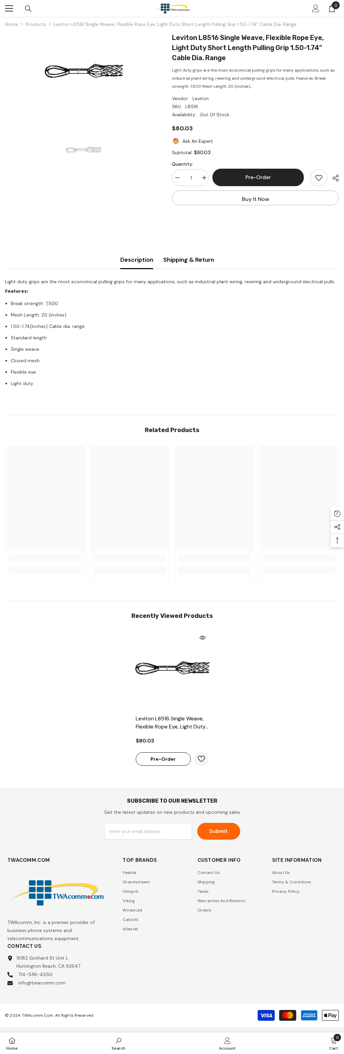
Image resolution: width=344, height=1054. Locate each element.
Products (36, 24)
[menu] (9, 8)
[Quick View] (203, 638)
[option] (83, 75)
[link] (45, 558)
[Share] (333, 178)
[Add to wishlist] (318, 177)
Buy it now (255, 199)
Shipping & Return (188, 260)
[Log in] (315, 8)
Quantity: (182, 164)
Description (136, 260)
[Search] (28, 9)
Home (11, 24)
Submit (218, 831)
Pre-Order (259, 177)
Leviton (200, 98)
